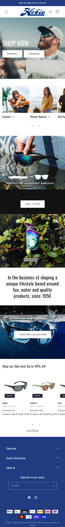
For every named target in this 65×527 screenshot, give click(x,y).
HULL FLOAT (32, 204)
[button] (6, 11)
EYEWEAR (34, 54)
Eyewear (6, 116)
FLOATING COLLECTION (32, 334)
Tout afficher (32, 430)
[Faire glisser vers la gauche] (25, 126)
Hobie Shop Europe (21, 522)
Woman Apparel (38, 116)
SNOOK (5, 403)
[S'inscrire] (53, 486)
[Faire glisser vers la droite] (39, 126)
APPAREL (12, 54)
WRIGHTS (33, 403)
